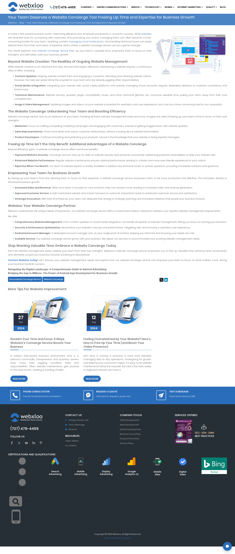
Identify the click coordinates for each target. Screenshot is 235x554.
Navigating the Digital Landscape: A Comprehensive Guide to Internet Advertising (57, 269)
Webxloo (12, 22)
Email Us (73, 429)
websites (146, 33)
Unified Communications (111, 7)
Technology (152, 7)
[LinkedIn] (166, 280)
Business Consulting (130, 434)
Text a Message (77, 424)
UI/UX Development (129, 420)
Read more (19, 378)
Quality (210, 7)
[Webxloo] (25, 7)
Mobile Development (130, 429)
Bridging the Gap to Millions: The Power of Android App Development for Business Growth (62, 273)
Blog (223, 7)
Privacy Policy (126, 443)
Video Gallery (72, 440)
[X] (161, 280)
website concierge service (53, 50)
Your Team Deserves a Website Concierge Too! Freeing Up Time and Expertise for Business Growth (76, 22)
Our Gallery (70, 445)
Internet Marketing (189, 7)
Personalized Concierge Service (25, 279)
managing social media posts (86, 41)
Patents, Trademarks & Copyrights (117, 538)
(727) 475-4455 (64, 7)
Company (86, 7)
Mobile (169, 7)
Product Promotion (129, 438)
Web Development (129, 424)
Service (135, 7)
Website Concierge (53, 279)
